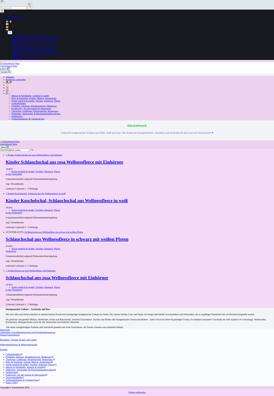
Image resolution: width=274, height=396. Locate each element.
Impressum (5, 330)
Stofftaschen (17, 116)
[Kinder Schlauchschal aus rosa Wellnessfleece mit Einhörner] (34, 155)
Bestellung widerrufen (16, 79)
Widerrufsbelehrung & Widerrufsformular (18, 344)
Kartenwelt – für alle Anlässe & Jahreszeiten (31, 108)
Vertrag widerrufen (137, 392)
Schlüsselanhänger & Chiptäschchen (27, 119)
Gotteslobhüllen (18, 103)
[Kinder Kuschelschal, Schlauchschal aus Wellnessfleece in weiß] (36, 193)
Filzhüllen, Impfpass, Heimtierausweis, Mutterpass (34, 106)
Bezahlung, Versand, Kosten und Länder (18, 340)
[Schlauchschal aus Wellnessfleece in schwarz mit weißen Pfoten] (53, 232)
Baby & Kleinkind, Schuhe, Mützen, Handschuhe (33, 98)
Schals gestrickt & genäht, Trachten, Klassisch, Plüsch (35, 101)
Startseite (10, 77)
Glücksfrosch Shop (8, 66)
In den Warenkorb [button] (14, 174)
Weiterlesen (11, 251)
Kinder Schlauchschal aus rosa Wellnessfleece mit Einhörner (64, 162)
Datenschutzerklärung (10, 335)
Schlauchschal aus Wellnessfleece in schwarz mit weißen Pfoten (67, 239)
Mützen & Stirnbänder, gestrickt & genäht (30, 96)
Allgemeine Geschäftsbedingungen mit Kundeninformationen (27, 332)
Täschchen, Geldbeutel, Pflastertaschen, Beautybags (34, 111)
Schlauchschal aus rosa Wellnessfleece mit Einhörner (57, 277)
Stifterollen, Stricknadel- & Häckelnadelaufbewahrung (35, 114)
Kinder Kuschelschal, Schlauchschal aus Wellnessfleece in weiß (67, 200)
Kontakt (3, 349)
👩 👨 (9, 82)
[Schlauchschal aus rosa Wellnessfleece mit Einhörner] (31, 270)
